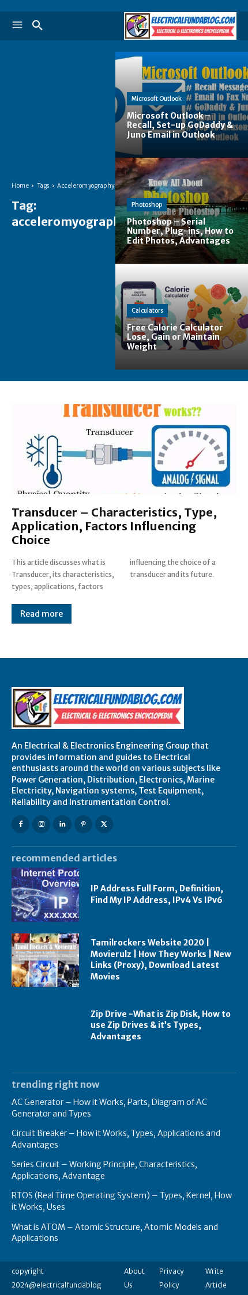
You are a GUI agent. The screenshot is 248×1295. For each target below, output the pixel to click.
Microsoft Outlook (156, 98)
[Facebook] (20, 824)
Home (20, 185)
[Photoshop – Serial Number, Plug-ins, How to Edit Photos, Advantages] (181, 211)
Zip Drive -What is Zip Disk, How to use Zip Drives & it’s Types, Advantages (161, 1025)
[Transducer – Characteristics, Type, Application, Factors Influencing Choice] (124, 449)
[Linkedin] (62, 824)
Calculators (147, 310)
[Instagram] (41, 824)
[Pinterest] (83, 824)
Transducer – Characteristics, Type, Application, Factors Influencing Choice (114, 526)
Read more (41, 614)
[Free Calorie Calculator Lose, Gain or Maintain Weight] (181, 317)
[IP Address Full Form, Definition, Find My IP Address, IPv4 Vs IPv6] (45, 895)
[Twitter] (104, 824)
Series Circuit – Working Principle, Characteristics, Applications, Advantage (104, 1170)
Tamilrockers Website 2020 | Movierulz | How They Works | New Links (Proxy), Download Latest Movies (161, 959)
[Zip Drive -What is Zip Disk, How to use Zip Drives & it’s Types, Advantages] (45, 1025)
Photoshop (146, 204)
